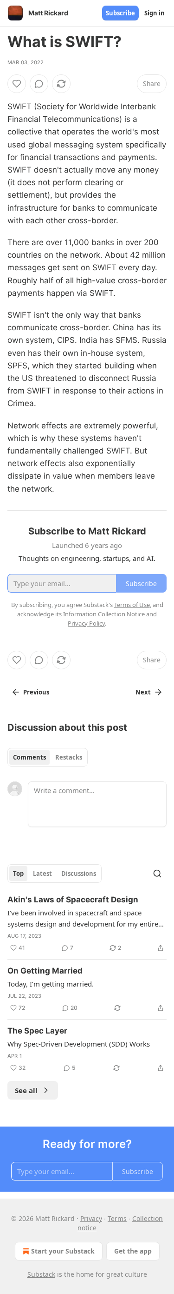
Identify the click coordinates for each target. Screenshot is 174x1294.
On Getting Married (45, 970)
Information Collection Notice (104, 614)
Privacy (91, 1218)
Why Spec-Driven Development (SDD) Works (78, 1043)
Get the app (133, 1251)
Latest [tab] (42, 873)
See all (26, 1090)
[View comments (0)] (39, 83)
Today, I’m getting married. (50, 983)
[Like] (16, 83)
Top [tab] (18, 873)
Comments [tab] (29, 757)
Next (143, 692)
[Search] (157, 873)
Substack (41, 1274)
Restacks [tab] (68, 757)
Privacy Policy (86, 623)
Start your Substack (63, 1251)
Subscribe (120, 13)
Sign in (154, 13)
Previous (36, 692)
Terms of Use (132, 604)
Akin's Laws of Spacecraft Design (72, 899)
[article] (87, 924)
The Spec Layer (37, 1030)
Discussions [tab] (78, 873)
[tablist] (47, 757)
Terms (117, 1218)
